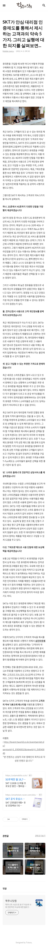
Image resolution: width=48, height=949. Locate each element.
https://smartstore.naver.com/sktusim (21, 795)
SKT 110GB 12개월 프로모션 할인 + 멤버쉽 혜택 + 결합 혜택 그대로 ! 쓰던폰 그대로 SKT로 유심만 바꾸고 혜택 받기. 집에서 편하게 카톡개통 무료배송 (15, 784)
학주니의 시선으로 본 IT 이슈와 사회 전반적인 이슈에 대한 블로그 (18, 905)
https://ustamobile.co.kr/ (16, 775)
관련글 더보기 (40, 835)
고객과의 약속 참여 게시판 (19, 674)
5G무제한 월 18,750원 (15, 779)
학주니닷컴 (11, 900)
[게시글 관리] (15, 819)
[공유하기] (12, 819)
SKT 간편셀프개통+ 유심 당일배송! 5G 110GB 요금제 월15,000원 (15, 804)
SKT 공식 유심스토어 (15, 798)
